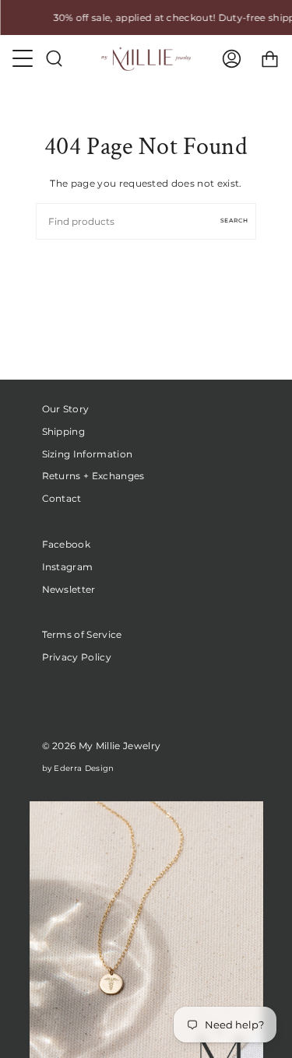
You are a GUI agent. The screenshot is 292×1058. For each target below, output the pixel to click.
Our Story (66, 409)
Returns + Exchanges (93, 476)
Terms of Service (82, 634)
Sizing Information (87, 454)
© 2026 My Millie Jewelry (101, 745)
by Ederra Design (78, 768)
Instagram (67, 567)
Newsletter (69, 589)
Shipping (64, 431)
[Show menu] (24, 58)
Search (234, 220)
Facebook (66, 544)
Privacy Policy (76, 657)
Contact (62, 498)
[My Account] (231, 58)
